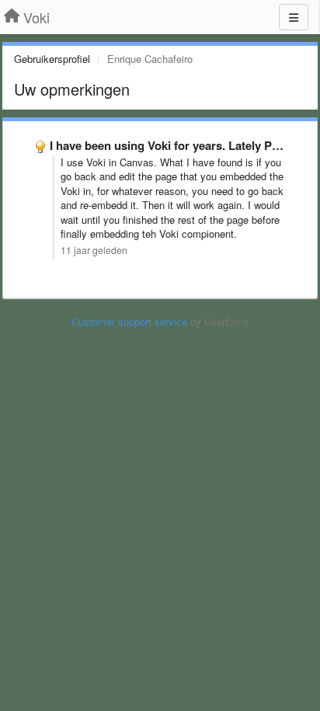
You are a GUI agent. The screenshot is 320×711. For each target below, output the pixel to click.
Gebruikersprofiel (52, 58)
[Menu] (293, 17)
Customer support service (129, 321)
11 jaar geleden (94, 250)
